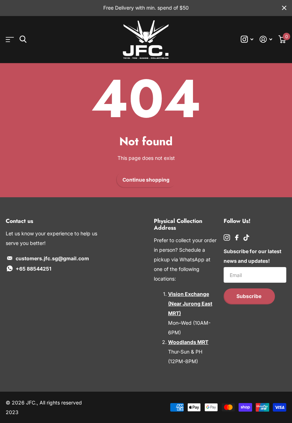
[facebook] (237, 237)
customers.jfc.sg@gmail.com (52, 258)
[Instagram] (227, 237)
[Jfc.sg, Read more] (247, 39)
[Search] (23, 39)
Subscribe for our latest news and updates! (252, 256)
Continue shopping (146, 180)
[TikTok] (246, 237)
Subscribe (249, 296)
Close (284, 8)
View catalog (10, 40)
